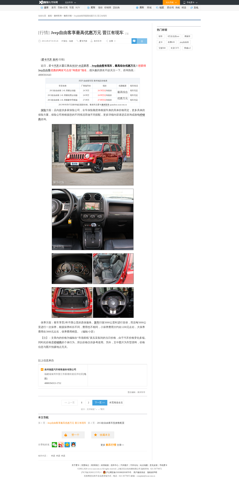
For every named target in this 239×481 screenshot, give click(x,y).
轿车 (161, 36)
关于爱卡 (76, 465)
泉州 (55, 59)
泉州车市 (58, 16)
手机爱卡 (163, 465)
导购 (60, 7)
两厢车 (187, 36)
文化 (196, 7)
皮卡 (161, 42)
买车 (93, 7)
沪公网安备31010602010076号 (119, 472)
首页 (50, 16)
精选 (184, 7)
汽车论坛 (134, 465)
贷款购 (116, 7)
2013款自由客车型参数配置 (110, 423)
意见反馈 (154, 465)
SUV (77, 7)
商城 (149, 7)
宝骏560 (162, 48)
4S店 (81, 65)
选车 (46, 7)
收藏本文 (105, 434)
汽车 (56, 65)
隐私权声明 (152, 472)
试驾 (65, 7)
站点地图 (144, 465)
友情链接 (105, 465)
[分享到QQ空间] (67, 444)
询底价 (109, 90)
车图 (71, 7)
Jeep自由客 (98, 65)
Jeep (40, 70)
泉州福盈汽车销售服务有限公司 (60, 369)
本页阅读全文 (116, 402)
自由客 (47, 70)
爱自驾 (170, 7)
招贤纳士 (85, 465)
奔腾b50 (171, 42)
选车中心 (115, 465)
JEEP (75, 65)
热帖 (177, 7)
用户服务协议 (139, 472)
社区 (161, 7)
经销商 (107, 7)
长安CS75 (175, 48)
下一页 (100, 402)
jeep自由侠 (184, 42)
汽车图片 (124, 465)
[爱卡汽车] (48, 2)
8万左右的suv (173, 36)
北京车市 (69, 2)
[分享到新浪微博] (61, 444)
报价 (100, 7)
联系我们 (95, 465)
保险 (43, 110)
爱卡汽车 (83, 41)
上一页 (70, 402)
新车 (54, 7)
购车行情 (68, 16)
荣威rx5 (187, 48)
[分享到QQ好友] (73, 444)
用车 (141, 7)
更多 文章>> (112, 444)
